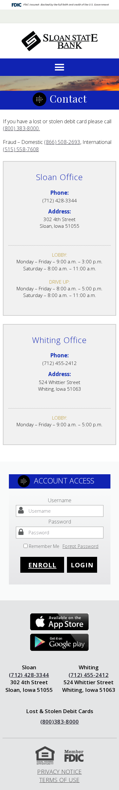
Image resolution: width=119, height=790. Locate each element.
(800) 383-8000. (21, 128)
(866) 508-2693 (62, 141)
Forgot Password (81, 546)
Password (59, 521)
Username (59, 500)
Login (82, 564)
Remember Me (44, 546)
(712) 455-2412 (89, 675)
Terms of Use (59, 780)
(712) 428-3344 (29, 675)
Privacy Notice (59, 771)
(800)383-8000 (59, 721)
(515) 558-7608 (21, 149)
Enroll (42, 564)
